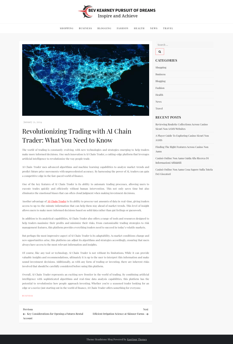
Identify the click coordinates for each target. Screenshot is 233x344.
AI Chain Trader (56, 201)
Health (139, 28)
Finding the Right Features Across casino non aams (181, 149)
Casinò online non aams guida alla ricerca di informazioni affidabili (182, 160)
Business (85, 28)
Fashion (123, 28)
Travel (168, 28)
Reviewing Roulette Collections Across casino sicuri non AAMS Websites (181, 126)
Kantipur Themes (137, 339)
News (154, 28)
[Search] (159, 51)
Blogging (104, 28)
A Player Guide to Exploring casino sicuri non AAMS (182, 138)
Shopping (67, 28)
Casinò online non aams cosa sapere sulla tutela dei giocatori (184, 172)
